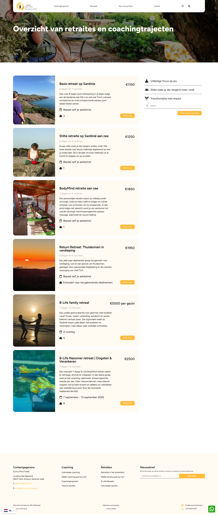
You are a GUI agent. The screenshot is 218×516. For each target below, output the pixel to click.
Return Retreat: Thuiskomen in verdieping (81, 248)
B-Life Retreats (107, 481)
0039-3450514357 (23, 483)
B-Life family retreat (74, 303)
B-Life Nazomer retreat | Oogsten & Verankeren (85, 359)
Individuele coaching (71, 472)
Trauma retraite (68, 486)
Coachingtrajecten (70, 481)
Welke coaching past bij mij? (74, 477)
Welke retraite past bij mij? (112, 477)
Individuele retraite (109, 486)
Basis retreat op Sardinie (77, 84)
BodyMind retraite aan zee (78, 188)
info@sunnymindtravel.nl (26, 488)
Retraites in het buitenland (112, 472)
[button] (189, 6)
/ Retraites (22, 23)
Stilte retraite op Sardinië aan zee (84, 136)
